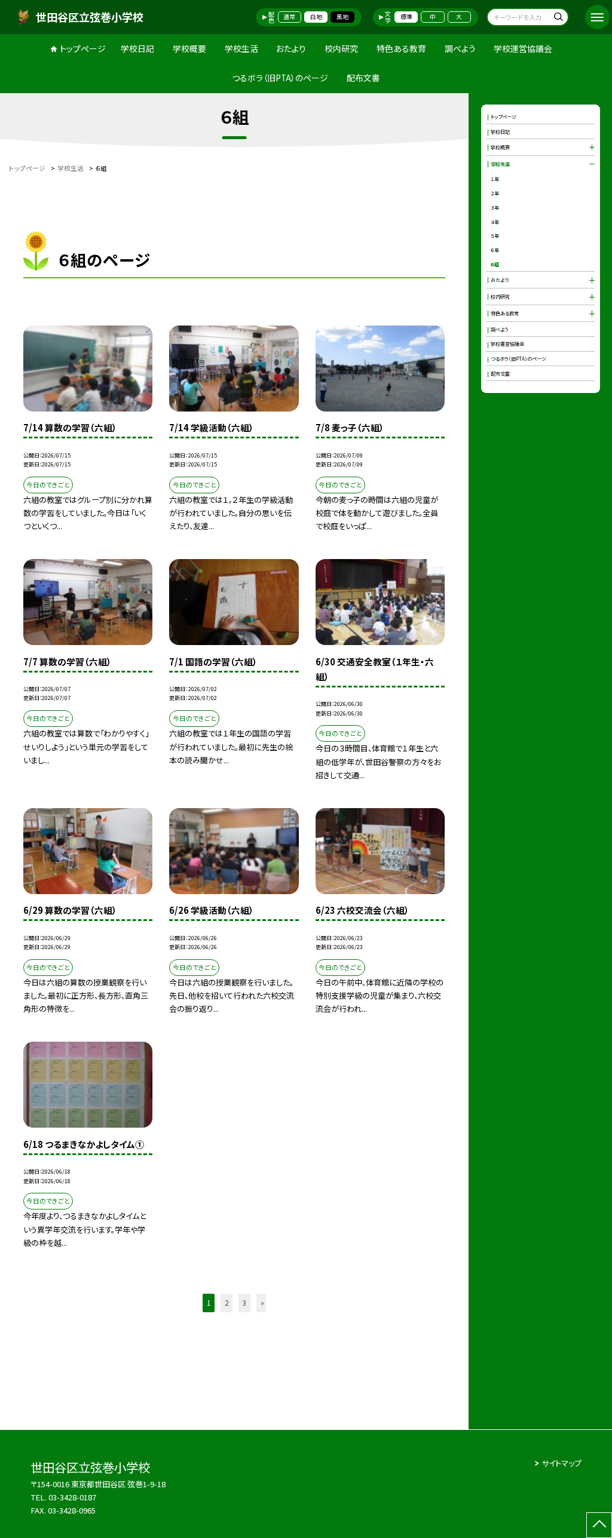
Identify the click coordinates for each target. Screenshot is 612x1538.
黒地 (342, 17)
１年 (495, 178)
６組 (495, 264)
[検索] (558, 18)
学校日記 (137, 48)
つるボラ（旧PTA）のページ (280, 78)
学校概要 (189, 48)
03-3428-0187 (72, 1497)
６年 (495, 249)
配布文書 (363, 78)
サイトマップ (561, 1463)
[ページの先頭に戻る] (599, 1525)
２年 (495, 193)
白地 (316, 17)
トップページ (83, 48)
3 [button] (244, 1302)
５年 (495, 235)
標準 (406, 17)
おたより (291, 48)
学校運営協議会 (523, 48)
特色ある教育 (401, 48)
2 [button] (226, 1302)
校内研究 (341, 48)
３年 (495, 207)
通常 (289, 17)
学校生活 (241, 48)
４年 (495, 221)
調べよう (460, 48)
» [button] (262, 1302)
